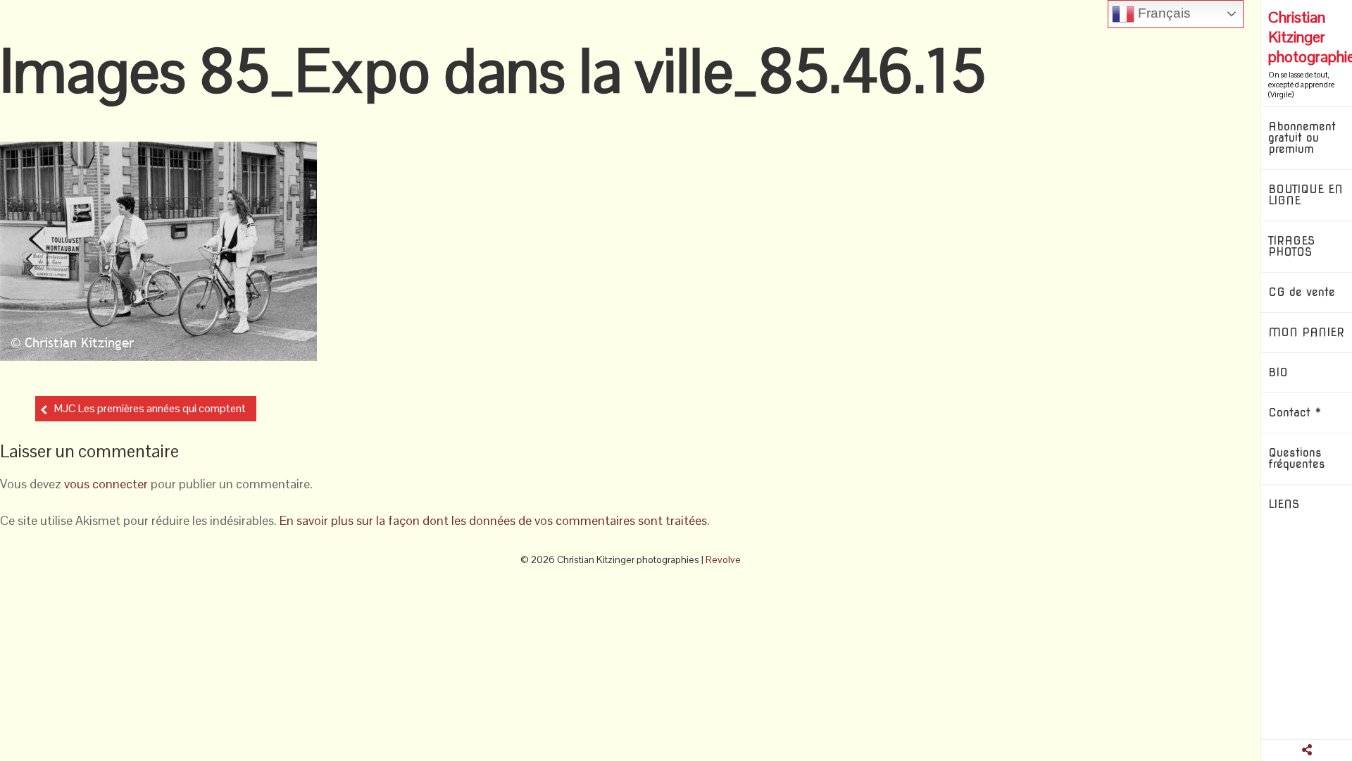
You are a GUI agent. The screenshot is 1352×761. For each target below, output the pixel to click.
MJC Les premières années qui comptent (150, 408)
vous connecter (106, 484)
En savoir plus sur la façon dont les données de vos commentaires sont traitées (493, 520)
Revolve (723, 559)
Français (1162, 13)
